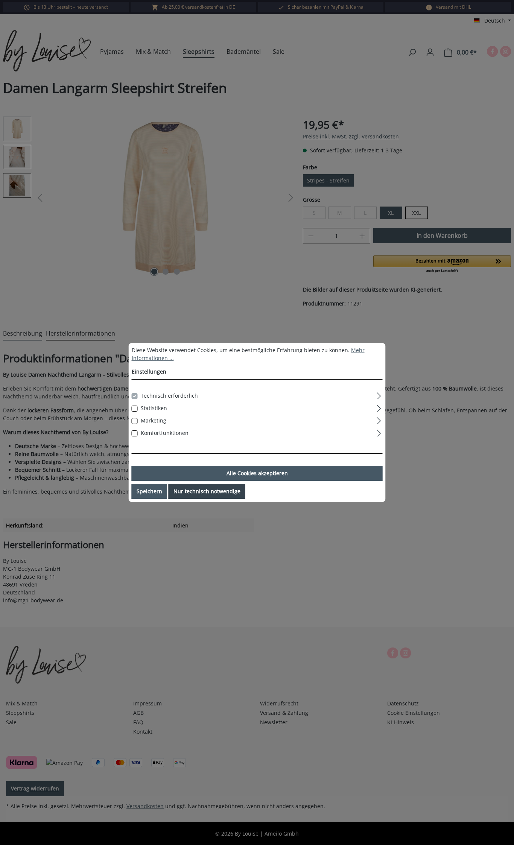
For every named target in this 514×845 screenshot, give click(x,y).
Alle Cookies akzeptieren (257, 473)
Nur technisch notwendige (206, 491)
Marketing (153, 420)
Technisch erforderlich (169, 395)
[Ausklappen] (378, 394)
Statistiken (154, 408)
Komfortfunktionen (165, 432)
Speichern (149, 491)
